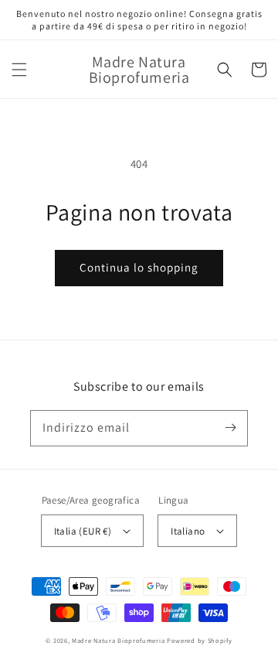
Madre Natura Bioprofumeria (118, 640)
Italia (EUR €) (83, 531)
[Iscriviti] (230, 428)
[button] (19, 70)
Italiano (188, 531)
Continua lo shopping (139, 267)
